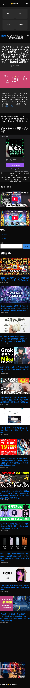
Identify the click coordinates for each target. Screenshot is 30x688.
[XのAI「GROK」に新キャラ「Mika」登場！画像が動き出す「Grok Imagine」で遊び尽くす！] (15, 355)
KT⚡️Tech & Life (15, 3)
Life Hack (21, 24)
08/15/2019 (16, 66)
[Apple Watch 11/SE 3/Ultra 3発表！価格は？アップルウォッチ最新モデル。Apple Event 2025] (15, 574)
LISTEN (23, 179)
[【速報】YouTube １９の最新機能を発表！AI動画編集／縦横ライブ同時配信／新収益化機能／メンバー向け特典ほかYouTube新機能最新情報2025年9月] (15, 447)
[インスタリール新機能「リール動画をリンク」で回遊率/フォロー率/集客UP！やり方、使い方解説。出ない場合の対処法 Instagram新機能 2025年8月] (15, 603)
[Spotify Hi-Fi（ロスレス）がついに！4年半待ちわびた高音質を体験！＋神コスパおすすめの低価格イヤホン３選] (15, 512)
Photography (21, 13)
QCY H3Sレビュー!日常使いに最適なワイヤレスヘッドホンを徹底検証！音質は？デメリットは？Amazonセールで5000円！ (14, 339)
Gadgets (8, 24)
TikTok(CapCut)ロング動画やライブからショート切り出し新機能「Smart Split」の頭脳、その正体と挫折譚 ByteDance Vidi (14, 308)
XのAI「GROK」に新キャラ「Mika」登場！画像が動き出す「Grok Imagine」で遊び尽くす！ (14, 369)
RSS (19, 181)
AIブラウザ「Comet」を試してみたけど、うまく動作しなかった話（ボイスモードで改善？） (14, 430)
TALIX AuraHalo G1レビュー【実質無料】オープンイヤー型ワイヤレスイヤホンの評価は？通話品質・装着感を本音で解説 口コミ (15, 400)
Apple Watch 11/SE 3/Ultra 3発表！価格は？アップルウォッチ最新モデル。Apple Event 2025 (14, 588)
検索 (1, 243)
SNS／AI (8, 13)
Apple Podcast (16, 177)
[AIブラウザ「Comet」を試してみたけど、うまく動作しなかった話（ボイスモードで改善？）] (15, 416)
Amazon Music (5, 177)
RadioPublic (13, 181)
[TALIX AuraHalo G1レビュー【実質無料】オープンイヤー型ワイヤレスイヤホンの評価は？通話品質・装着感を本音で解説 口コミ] (15, 386)
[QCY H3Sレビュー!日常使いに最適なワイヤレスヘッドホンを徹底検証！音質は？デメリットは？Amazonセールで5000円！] (15, 325)
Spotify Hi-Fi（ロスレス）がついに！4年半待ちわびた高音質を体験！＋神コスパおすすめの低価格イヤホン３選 (14, 526)
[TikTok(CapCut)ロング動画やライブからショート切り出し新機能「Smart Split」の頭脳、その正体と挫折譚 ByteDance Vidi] (15, 294)
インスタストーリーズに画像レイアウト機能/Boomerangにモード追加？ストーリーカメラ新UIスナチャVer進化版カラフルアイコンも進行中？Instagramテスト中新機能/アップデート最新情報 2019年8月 (15, 54)
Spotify (24, 177)
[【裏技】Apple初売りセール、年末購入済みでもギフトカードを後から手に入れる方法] (15, 266)
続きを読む (10, 106)
